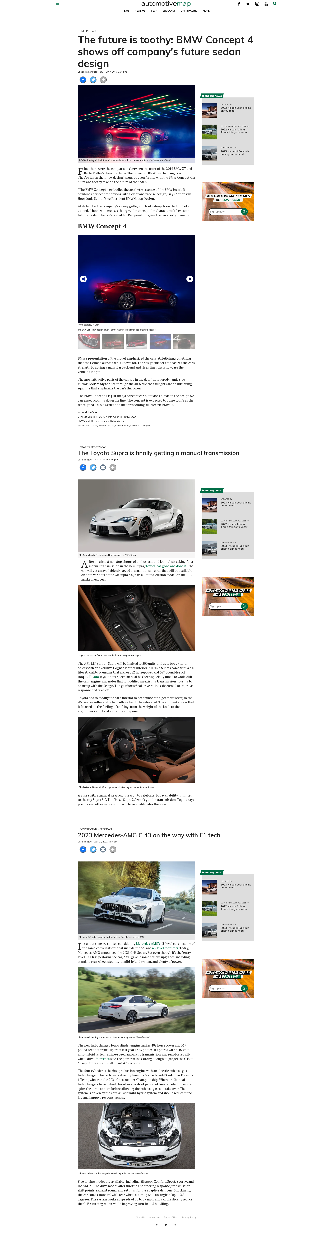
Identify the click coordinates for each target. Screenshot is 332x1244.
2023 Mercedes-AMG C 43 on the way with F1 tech (149, 835)
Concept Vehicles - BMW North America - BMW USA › (107, 416)
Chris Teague (85, 459)
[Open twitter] (248, 4)
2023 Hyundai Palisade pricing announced (235, 153)
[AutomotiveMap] (166, 4)
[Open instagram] (257, 4)
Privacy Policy (189, 1217)
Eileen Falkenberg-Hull (90, 71)
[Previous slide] (83, 279)
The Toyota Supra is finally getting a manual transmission (158, 453)
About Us (140, 1217)
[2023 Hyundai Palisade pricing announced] (209, 153)
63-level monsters (165, 948)
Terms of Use (170, 1217)
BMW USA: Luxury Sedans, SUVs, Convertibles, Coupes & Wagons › (115, 425)
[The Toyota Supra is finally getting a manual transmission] (136, 518)
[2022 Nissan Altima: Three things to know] (209, 132)
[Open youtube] (266, 4)
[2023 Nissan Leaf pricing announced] (209, 110)
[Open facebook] (239, 4)
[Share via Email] (103, 467)
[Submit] (274, 3)
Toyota (94, 677)
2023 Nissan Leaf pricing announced (236, 109)
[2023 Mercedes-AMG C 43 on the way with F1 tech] (136, 900)
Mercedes (103, 1059)
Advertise (154, 1217)
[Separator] (103, 79)
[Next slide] (189, 279)
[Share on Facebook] (83, 79)
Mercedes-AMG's (148, 943)
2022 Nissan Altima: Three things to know (234, 131)
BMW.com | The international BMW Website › (102, 421)
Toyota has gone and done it (165, 566)
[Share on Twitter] (93, 79)
